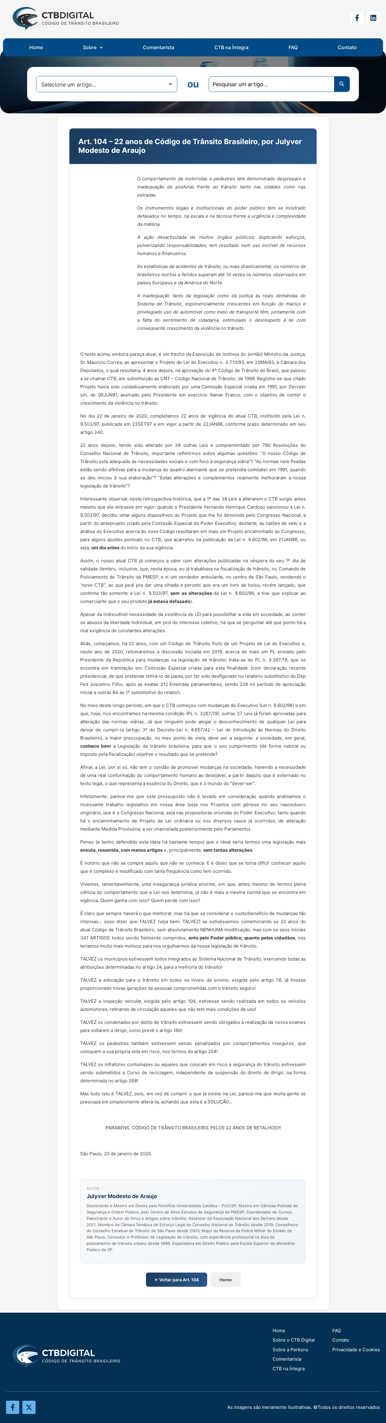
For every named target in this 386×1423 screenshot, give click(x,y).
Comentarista (158, 47)
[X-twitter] (29, 1407)
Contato (347, 47)
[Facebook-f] (357, 17)
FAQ (293, 47)
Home (36, 47)
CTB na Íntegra (231, 47)
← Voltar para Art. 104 (176, 1279)
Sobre (89, 47)
